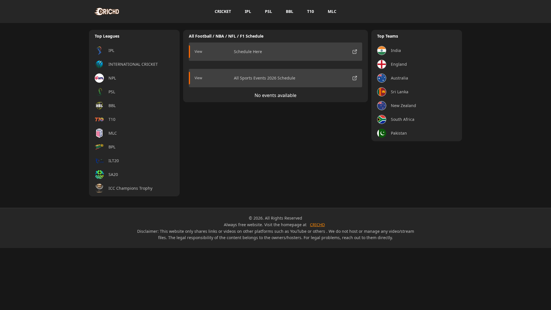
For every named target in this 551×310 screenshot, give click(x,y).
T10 (310, 11)
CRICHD (317, 224)
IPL (248, 11)
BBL (289, 11)
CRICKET (223, 11)
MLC (332, 11)
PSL (268, 11)
